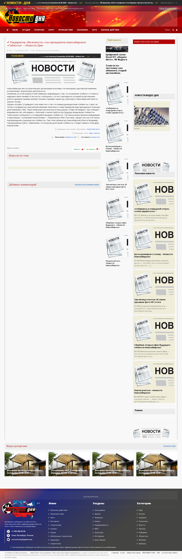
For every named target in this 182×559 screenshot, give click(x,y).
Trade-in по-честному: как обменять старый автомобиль (116, 69)
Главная (12, 8)
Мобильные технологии (61, 536)
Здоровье (55, 540)
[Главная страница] (7, 30)
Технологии (56, 525)
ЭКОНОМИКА (82, 30)
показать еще (169, 446)
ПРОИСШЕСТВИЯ (65, 30)
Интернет (55, 521)
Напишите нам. (95, 137)
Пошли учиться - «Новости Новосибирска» (113, 263)
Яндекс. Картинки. (94, 133)
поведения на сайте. (71, 137)
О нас (19, 8)
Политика (143, 521)
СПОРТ (51, 30)
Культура (99, 532)
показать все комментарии (87, 184)
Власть (142, 525)
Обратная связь (29, 8)
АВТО (94, 30)
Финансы (99, 517)
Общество (143, 536)
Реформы (143, 532)
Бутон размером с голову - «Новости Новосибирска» (114, 148)
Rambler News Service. (93, 129)
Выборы (142, 543)
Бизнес (98, 514)
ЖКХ (96, 529)
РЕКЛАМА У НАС (43, 8)
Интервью (99, 536)
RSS (52, 8)
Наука (53, 532)
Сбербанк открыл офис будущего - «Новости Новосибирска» (116, 225)
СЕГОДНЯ (26, 30)
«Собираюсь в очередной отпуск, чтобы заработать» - (115, 110)
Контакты (59, 8)
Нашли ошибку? (13, 148)
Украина (142, 517)
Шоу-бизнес (100, 540)
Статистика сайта (169, 553)
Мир (40, 51)
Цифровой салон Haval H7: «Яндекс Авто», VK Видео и (116, 57)
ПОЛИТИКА (39, 30)
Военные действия (40, 3)
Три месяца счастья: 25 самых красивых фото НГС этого (116, 186)
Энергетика (56, 543)
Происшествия (57, 514)
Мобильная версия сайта (74, 8)
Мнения (142, 540)
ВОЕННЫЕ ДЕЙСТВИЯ (110, 30)
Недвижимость (101, 525)
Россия (46, 51)
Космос (54, 529)
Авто (53, 517)
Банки (97, 521)
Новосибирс (54, 51)
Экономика (100, 510)
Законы (142, 529)
